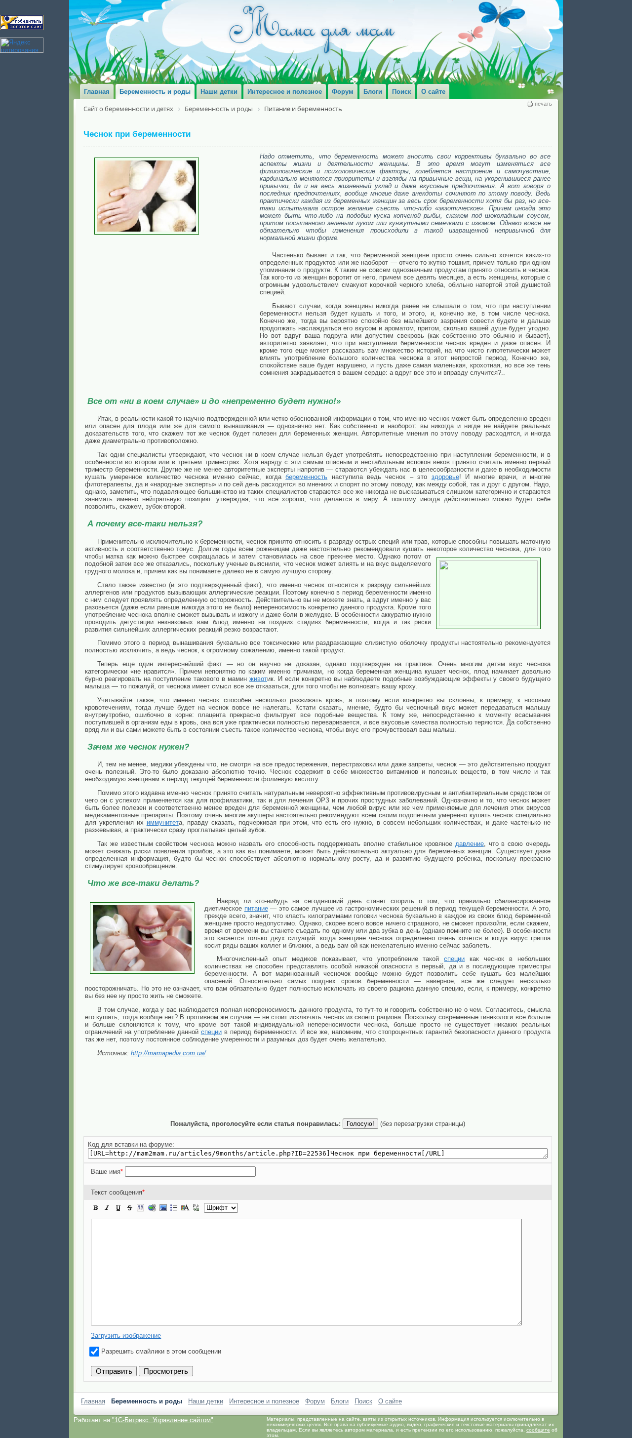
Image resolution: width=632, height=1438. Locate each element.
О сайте (390, 1401)
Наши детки (205, 1401)
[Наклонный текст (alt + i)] (107, 1208)
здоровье (445, 476)
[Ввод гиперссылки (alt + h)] (152, 1208)
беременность (306, 476)
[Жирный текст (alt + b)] (96, 1208)
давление (469, 843)
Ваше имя (107, 1171)
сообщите (538, 1430)
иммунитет (163, 822)
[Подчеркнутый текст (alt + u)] (118, 1208)
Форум (315, 1401)
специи (454, 958)
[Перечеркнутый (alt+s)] (129, 1208)
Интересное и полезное (264, 1401)
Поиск (363, 1401)
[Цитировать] (140, 1208)
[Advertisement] (172, 309)
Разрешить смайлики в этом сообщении (161, 1351)
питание (256, 908)
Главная (93, 1401)
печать (543, 104)
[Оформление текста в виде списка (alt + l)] (174, 1208)
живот (258, 678)
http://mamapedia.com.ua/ (168, 1053)
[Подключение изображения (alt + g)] (163, 1208)
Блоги (340, 1401)
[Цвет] (185, 1208)
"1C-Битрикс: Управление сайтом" (162, 1420)
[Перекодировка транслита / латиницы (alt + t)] (196, 1208)
